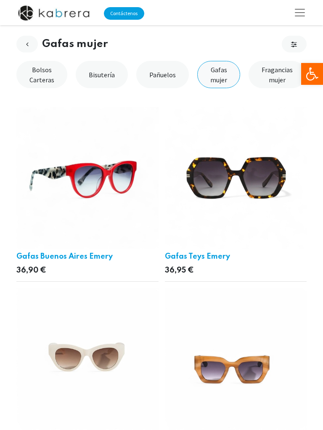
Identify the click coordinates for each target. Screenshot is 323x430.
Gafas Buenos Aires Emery (64, 256)
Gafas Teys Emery (197, 256)
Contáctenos (124, 13)
